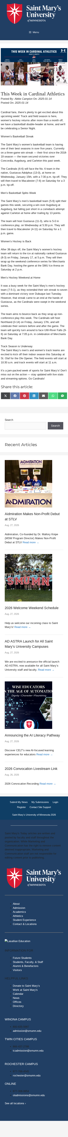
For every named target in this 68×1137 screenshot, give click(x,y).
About (16, 903)
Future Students (22, 957)
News (16, 997)
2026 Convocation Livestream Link (31, 769)
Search (9, 419)
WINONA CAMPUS (18, 1019)
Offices (17, 1001)
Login (55, 802)
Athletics (18, 916)
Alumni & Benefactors (25, 966)
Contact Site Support (40, 807)
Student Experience (24, 919)
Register (21, 807)
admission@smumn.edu (27, 1030)
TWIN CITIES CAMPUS (21, 1039)
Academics (19, 911)
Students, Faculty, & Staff (28, 962)
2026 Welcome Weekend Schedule (32, 608)
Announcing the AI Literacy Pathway (32, 735)
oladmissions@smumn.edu (29, 1095)
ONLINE (10, 1083)
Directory (18, 1006)
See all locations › (15, 1103)
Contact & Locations (25, 924)
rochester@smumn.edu (26, 1075)
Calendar (18, 993)
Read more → (31, 542)
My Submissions (40, 802)
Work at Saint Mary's (25, 989)
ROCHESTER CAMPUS (21, 1064)
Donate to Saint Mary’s (26, 985)
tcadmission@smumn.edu (28, 1050)
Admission (19, 907)
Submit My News (19, 802)
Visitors (17, 970)
